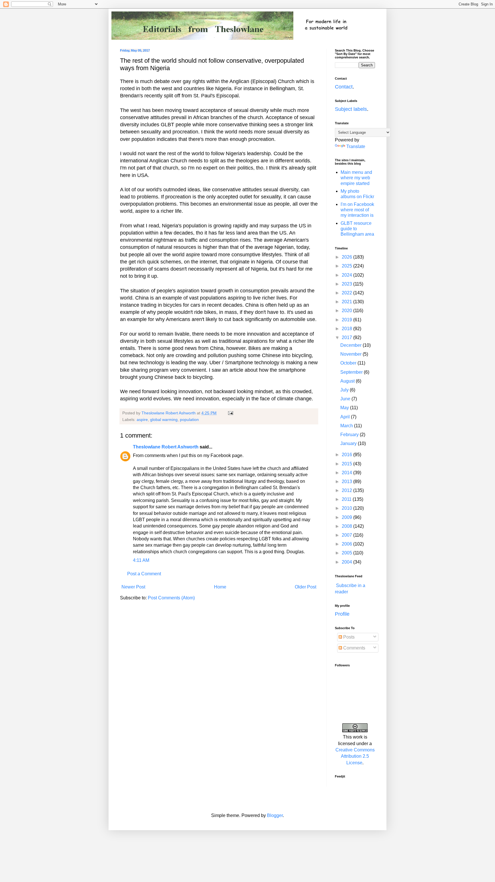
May (345, 407)
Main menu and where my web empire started (356, 178)
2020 (347, 310)
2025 (347, 265)
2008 (347, 526)
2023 (347, 283)
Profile (342, 614)
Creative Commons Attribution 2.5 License (355, 756)
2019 (347, 319)
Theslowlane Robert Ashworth (166, 446)
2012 (347, 490)
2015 (347, 463)
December (351, 345)
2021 (347, 301)
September (352, 372)
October (349, 363)
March (347, 425)
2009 (347, 517)
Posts (348, 637)
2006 (347, 544)
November (351, 354)
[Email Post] (230, 413)
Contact (344, 87)
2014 (347, 472)
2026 (347, 257)
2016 (347, 454)
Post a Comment (144, 573)
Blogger (275, 815)
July (345, 389)
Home (220, 586)
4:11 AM (141, 560)
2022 (347, 292)
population (189, 419)
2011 (347, 499)
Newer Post (133, 586)
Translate (355, 146)
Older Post (305, 586)
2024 (347, 275)
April (345, 416)
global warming (164, 419)
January (349, 443)
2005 (347, 552)
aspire (142, 419)
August (348, 381)
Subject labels (351, 109)
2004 (347, 562)
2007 (347, 535)
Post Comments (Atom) (171, 597)
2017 (347, 337)
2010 (347, 508)
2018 (347, 328)
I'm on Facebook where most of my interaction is (357, 210)
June (345, 398)
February (350, 434)
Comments (353, 647)
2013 (347, 481)
